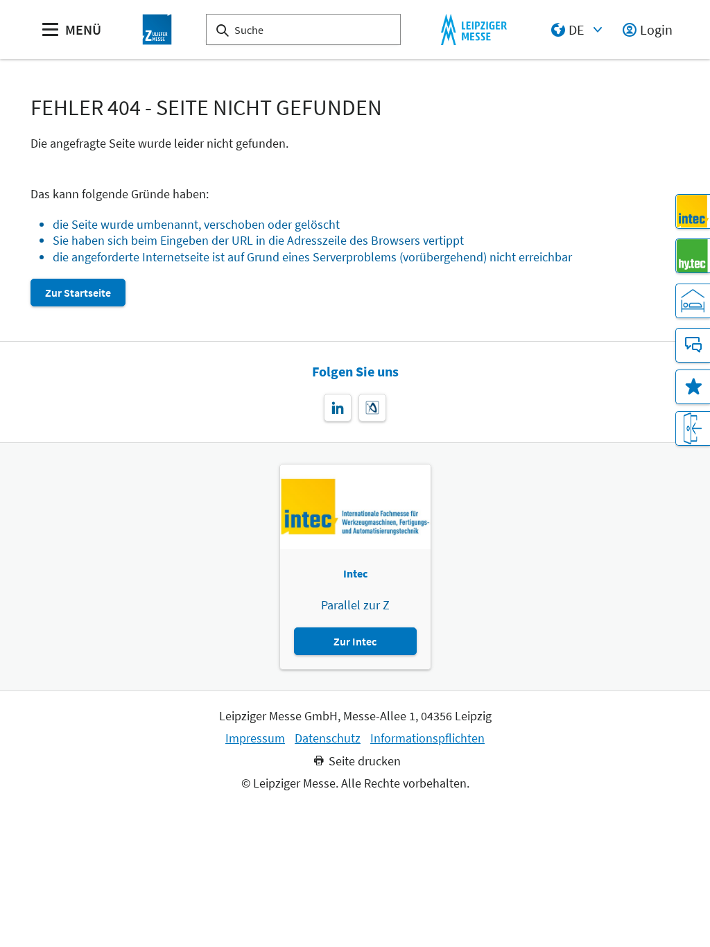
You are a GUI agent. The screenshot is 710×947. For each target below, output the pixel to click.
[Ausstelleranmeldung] (692, 428)
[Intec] (692, 211)
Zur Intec (355, 641)
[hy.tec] (692, 255)
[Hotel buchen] (692, 301)
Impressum (255, 738)
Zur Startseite (78, 292)
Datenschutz (328, 738)
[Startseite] (157, 29)
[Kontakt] (692, 345)
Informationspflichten (427, 738)
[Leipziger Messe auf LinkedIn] (338, 408)
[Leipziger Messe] (474, 29)
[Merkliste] (692, 387)
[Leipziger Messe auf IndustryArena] (372, 408)
